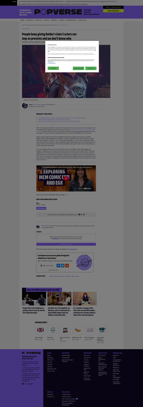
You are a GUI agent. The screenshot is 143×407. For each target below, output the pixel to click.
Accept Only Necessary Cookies (78, 68)
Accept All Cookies (91, 68)
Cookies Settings (53, 68)
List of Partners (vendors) (51, 63)
